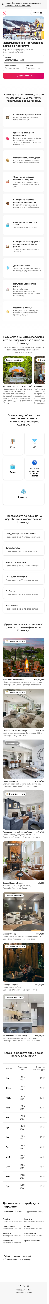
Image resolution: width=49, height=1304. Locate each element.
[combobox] (23, 60)
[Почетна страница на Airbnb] (4, 12)
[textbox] (13, 68)
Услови (29, 1292)
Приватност (19, 1292)
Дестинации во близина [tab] (12, 1211)
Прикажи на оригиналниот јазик (18, 5)
